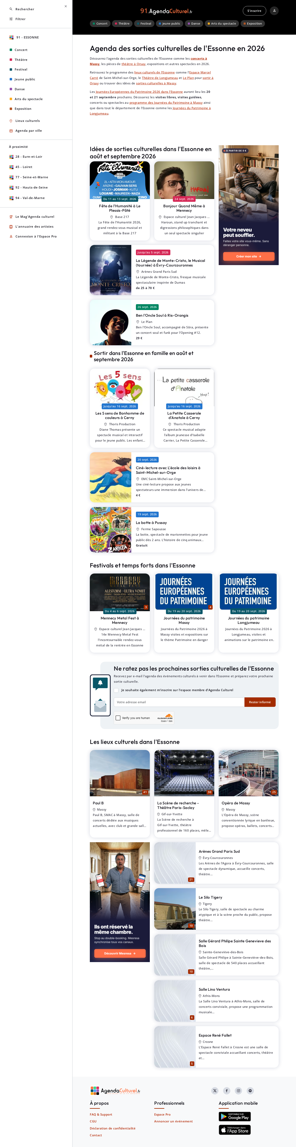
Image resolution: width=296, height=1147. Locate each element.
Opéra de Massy (236, 803)
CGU (93, 1121)
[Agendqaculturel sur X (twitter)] (214, 1090)
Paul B (98, 803)
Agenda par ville (25, 131)
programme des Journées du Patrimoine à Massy (166, 103)
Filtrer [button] (17, 19)
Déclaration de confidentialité (113, 1128)
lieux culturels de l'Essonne (154, 72)
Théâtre (124, 23)
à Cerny (119, 415)
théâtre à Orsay (134, 64)
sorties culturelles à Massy (156, 83)
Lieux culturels (24, 121)
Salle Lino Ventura (214, 989)
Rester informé (260, 702)
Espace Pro (162, 1114)
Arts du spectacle (223, 23)
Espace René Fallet (215, 1035)
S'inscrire (254, 11)
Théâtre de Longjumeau (160, 78)
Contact (96, 1135)
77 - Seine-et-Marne (32, 177)
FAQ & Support (101, 1114)
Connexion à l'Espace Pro (33, 236)
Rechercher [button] (21, 9)
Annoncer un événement (173, 1121)
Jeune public (171, 23)
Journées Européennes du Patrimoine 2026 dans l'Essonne (139, 92)
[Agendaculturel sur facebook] (226, 1090)
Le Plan (188, 78)
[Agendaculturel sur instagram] (238, 1090)
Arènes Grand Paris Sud (219, 851)
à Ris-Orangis (162, 315)
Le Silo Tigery (211, 897)
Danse (195, 23)
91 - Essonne (27, 37)
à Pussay (151, 522)
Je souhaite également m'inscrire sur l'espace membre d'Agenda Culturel (177, 690)
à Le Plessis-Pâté (119, 208)
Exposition (254, 23)
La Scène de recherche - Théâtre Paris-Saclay (178, 805)
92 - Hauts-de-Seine (32, 187)
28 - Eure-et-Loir (29, 157)
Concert (102, 23)
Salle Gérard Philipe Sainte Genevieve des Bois (235, 943)
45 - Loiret (24, 167)
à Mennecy (184, 208)
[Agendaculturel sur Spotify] (250, 1090)
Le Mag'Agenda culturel (31, 217)
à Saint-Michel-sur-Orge (168, 470)
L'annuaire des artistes (31, 226)
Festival (146, 23)
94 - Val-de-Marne (30, 198)
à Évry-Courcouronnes (170, 263)
